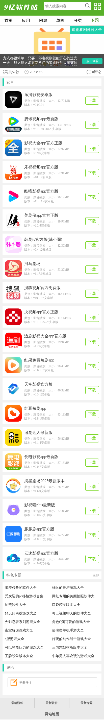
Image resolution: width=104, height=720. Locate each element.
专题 (95, 20)
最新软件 (52, 703)
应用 (26, 20)
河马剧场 (32, 263)
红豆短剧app (35, 408)
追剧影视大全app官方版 (45, 336)
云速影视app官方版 (41, 553)
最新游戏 (17, 703)
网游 (43, 20)
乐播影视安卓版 (38, 95)
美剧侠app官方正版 (41, 215)
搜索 (87, 6)
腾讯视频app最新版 (41, 119)
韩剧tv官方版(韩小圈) (43, 239)
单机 (60, 20)
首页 (9, 20)
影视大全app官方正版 (43, 143)
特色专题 (52, 575)
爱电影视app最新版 (41, 457)
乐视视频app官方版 (41, 167)
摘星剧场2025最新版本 (44, 481)
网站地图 (52, 714)
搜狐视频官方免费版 (42, 288)
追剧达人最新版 (38, 432)
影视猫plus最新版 (39, 505)
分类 (78, 20)
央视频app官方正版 (41, 312)
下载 (92, 100)
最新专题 (87, 703)
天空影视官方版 (38, 384)
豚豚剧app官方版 (39, 529)
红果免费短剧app (39, 360)
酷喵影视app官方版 (41, 191)
